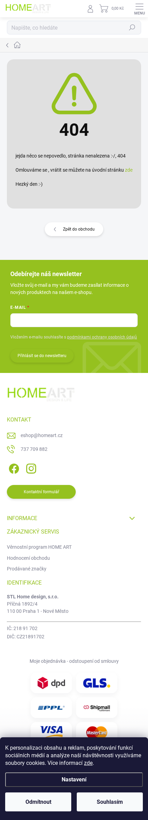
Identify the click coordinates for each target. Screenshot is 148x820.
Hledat (132, 27)
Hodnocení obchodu (28, 558)
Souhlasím (110, 802)
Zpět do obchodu (79, 229)
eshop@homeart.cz (42, 435)
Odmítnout (38, 802)
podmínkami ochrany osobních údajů (102, 337)
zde (88, 763)
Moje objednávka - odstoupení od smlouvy (74, 661)
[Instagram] (30, 467)
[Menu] (139, 8)
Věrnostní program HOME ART (39, 547)
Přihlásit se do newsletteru (42, 355)
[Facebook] (13, 467)
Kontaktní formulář (41, 491)
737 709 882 (34, 449)
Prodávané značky (26, 568)
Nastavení (74, 779)
